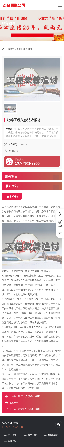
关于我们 (13, 435)
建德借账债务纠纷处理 (30, 408)
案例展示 (53, 435)
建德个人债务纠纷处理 (30, 396)
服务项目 (27, 49)
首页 (18, 49)
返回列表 (14, 402)
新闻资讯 (13, 441)
